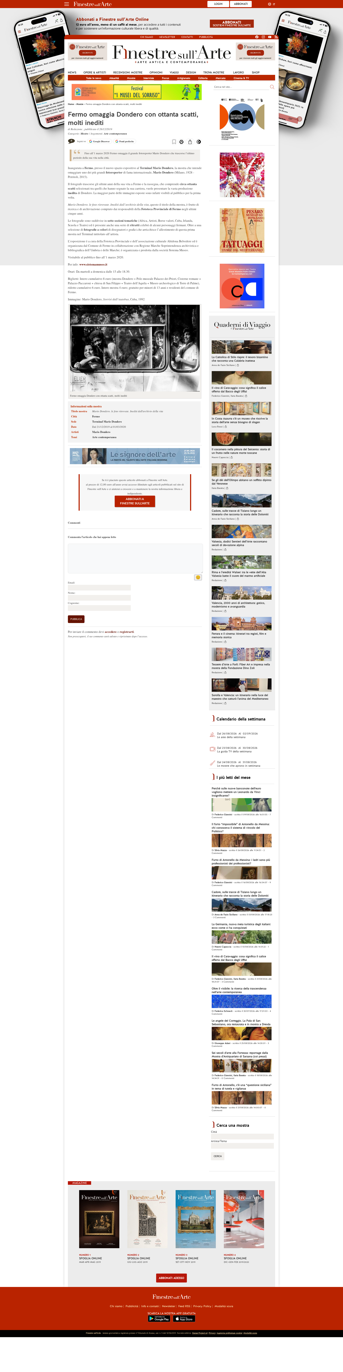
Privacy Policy (202, 1306)
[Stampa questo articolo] (181, 142)
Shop (256, 72)
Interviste (148, 78)
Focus (165, 78)
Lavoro (238, 72)
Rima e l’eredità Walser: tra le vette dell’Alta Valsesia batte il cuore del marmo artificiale (239, 574)
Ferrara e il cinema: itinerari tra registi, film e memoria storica (239, 635)
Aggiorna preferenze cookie (229, 1333)
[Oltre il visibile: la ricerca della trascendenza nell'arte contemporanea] (242, 1002)
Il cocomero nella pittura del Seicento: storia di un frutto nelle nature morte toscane (241, 451)
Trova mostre (213, 72)
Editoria (203, 78)
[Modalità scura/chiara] (199, 143)
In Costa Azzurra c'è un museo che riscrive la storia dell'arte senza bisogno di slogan (240, 420)
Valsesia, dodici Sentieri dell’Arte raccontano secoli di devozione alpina (239, 543)
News (72, 72)
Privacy (212, 1333)
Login (218, 4)
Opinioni (156, 72)
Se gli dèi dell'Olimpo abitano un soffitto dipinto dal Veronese (241, 481)
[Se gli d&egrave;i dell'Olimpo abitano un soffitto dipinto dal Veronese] (242, 470)
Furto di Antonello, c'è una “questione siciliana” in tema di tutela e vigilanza (242, 1086)
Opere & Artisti (94, 72)
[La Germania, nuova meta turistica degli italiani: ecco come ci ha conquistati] (242, 937)
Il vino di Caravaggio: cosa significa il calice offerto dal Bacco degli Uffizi (239, 389)
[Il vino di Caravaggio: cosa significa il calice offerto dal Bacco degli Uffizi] (242, 378)
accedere (111, 631)
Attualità (114, 78)
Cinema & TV (241, 78)
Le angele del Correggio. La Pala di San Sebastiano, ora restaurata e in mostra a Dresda (241, 1022)
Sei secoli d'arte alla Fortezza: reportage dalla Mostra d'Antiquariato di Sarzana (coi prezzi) (240, 1054)
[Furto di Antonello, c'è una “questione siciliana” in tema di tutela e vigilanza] (242, 1098)
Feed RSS (184, 1306)
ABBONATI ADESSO (171, 1278)
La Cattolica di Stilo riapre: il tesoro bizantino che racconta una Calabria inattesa (240, 359)
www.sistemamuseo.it (93, 264)
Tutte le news (93, 78)
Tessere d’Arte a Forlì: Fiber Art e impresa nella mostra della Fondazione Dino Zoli (241, 666)
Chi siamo (146, 37)
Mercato (221, 78)
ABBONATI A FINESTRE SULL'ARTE (135, 501)
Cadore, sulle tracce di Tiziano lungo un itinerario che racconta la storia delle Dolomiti (240, 512)
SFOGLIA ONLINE (90, 1258)
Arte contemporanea (115, 133)
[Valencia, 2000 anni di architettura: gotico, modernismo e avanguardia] (242, 593)
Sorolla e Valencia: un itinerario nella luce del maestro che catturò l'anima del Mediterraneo (240, 697)
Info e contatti (150, 1306)
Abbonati (241, 4)
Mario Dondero (101, 432)
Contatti (187, 37)
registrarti (127, 631)
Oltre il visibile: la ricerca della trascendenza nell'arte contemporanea (239, 990)
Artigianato (183, 78)
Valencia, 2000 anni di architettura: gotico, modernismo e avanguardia (238, 604)
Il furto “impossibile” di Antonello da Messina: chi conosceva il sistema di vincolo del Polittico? (241, 827)
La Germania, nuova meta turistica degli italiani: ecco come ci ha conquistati (241, 926)
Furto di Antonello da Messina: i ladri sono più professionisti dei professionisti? (241, 861)
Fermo (96, 416)
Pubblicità (206, 37)
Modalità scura (224, 1306)
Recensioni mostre (127, 72)
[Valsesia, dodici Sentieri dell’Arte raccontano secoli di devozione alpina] (242, 532)
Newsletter (167, 37)
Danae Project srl (200, 1333)
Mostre (131, 78)
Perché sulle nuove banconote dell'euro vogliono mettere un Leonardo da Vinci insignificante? (236, 792)
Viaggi (174, 72)
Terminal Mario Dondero (107, 421)
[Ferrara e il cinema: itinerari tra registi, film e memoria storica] (242, 624)
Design (191, 72)
